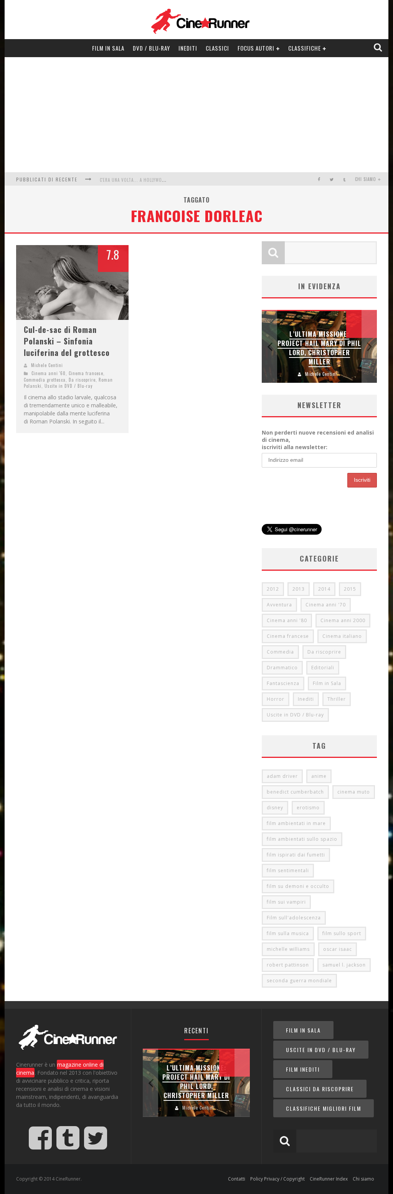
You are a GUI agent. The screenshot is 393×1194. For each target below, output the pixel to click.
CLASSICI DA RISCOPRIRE (320, 1089)
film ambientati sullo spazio (302, 839)
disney (275, 807)
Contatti (236, 1179)
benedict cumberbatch (295, 792)
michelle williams (288, 949)
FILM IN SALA (303, 1030)
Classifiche (304, 48)
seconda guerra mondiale (299, 980)
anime (319, 776)
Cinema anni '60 (48, 373)
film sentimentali (288, 870)
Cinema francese (86, 373)
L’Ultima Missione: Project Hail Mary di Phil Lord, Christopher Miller (319, 347)
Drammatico (282, 667)
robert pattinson (288, 965)
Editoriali (322, 667)
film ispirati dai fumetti (296, 854)
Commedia (280, 652)
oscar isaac (337, 949)
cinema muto (353, 792)
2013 (298, 589)
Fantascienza (283, 683)
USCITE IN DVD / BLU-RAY (321, 1050)
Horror (275, 699)
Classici (217, 48)
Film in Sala (108, 48)
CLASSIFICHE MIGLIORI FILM (323, 1108)
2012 (273, 589)
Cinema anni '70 (325, 604)
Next (369, 346)
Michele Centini (47, 365)
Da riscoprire (82, 380)
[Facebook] (319, 179)
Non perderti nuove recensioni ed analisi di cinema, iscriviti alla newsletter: (318, 440)
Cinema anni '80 (287, 620)
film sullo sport (341, 933)
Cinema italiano (342, 636)
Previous (269, 346)
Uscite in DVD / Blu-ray (68, 386)
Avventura (279, 604)
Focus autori (256, 48)
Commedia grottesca (45, 380)
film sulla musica (288, 933)
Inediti (187, 48)
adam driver (282, 776)
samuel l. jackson (344, 965)
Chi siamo (365, 179)
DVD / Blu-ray (151, 48)
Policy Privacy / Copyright (277, 1179)
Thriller (336, 699)
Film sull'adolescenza (294, 917)
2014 (324, 589)
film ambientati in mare (296, 823)
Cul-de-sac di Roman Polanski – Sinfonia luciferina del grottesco (67, 341)
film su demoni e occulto (298, 886)
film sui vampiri (286, 902)
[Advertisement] (196, 114)
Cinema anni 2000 (342, 620)
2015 (350, 589)
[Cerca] (378, 47)
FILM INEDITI (303, 1069)
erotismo (308, 807)
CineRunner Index (329, 1179)
